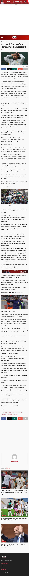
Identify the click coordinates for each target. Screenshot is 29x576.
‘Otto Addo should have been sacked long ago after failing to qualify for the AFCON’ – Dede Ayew (14, 492)
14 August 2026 (5, 521)
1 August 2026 (4, 547)
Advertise (3, 565)
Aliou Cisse (11, 412)
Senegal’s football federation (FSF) (9, 414)
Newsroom (5, 49)
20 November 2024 (13, 49)
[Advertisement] (14, 20)
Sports (6, 41)
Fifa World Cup (19, 412)
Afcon (6, 412)
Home (2, 41)
